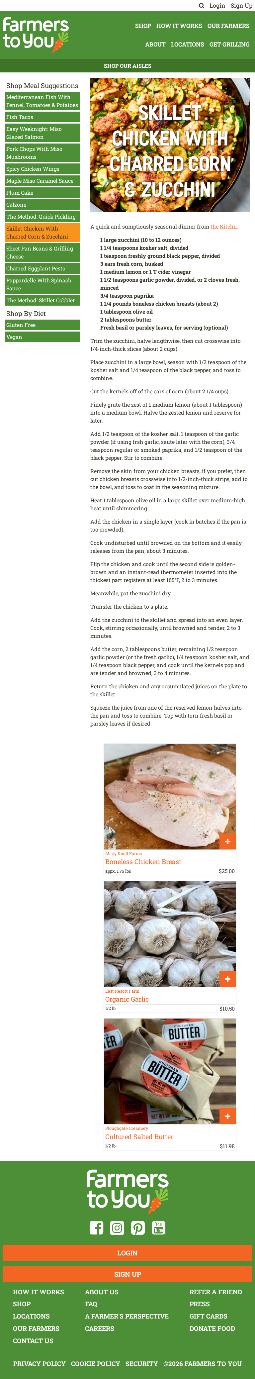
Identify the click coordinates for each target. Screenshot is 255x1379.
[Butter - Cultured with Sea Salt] (170, 1071)
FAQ (91, 1304)
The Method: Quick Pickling (41, 216)
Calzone (16, 204)
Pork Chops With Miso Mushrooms (34, 152)
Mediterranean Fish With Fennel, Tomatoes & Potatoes (42, 100)
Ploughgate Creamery (126, 1128)
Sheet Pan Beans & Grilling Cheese (39, 252)
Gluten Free (21, 324)
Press (200, 1304)
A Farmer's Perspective (127, 1316)
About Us (102, 1292)
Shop (143, 26)
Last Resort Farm (122, 991)
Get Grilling (230, 44)
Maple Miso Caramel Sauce (39, 180)
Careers (99, 1328)
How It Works (179, 26)
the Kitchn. (224, 226)
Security (142, 1363)
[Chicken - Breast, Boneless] (170, 796)
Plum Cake (19, 192)
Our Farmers (229, 26)
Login (217, 5)
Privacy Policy (39, 1363)
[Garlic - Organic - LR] (170, 934)
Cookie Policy (95, 1363)
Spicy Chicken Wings (32, 168)
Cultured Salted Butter (139, 1136)
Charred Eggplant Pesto (35, 268)
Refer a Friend (216, 1292)
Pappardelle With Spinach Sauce (38, 284)
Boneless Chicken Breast (143, 861)
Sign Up (241, 5)
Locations (187, 44)
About (155, 44)
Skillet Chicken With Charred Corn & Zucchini (37, 232)
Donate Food (212, 1328)
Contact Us (33, 1340)
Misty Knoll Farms (123, 853)
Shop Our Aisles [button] (127, 65)
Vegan (14, 336)
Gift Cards (208, 1316)
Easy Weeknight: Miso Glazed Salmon (34, 132)
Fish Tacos (19, 116)
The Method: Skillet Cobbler (40, 300)
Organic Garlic (127, 999)
